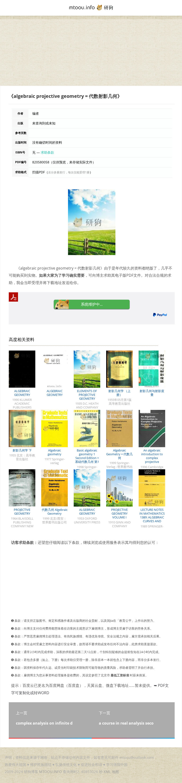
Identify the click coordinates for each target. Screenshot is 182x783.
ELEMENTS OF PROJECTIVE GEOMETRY (87, 395)
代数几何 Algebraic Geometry (55, 512)
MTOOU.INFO (50, 771)
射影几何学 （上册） (119, 393)
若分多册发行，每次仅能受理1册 (69, 172)
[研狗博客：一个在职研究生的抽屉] (91, 7)
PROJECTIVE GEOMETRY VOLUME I (119, 513)
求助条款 (47, 152)
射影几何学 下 (22, 450)
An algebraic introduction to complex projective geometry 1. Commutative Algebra (152, 461)
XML (107, 771)
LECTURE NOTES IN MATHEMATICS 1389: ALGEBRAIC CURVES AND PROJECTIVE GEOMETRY (152, 519)
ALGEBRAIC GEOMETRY (22, 393)
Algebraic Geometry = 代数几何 (119, 454)
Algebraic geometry (54, 452)
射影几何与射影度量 (152, 393)
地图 (115, 771)
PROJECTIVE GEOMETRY (22, 512)
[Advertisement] (91, 52)
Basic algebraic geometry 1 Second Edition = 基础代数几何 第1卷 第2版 (87, 458)
